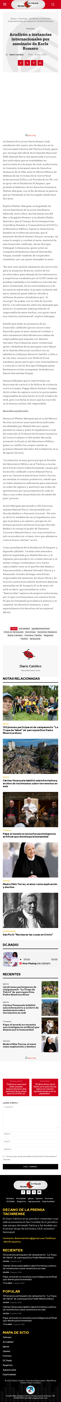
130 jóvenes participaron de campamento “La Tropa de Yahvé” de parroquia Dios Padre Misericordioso (30, 730)
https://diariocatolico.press (30, 670)
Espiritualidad (9, 931)
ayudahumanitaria (41, 628)
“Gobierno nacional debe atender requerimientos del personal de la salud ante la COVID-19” (16, 1089)
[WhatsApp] (40, 63)
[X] (27, 63)
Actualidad (24, 628)
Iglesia (6, 724)
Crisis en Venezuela (13, 632)
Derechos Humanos (47, 632)
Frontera (22, 18)
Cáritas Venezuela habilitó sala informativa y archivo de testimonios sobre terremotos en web (30, 783)
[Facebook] (21, 63)
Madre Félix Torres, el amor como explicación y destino (30, 886)
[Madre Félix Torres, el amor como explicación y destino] (30, 860)
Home (14, 18)
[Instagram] (28, 1192)
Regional (48, 635)
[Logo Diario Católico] (30, 4)
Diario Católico (17, 54)
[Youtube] (39, 1192)
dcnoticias (30, 632)
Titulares (7, 830)
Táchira (24, 639)
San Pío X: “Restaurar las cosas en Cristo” (28, 934)
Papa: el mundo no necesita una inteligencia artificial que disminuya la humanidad (29, 835)
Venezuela (35, 639)
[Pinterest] (34, 63)
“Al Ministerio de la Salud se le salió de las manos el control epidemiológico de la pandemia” (44, 1089)
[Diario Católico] (30, 655)
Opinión (6, 881)
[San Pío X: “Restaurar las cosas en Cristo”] (30, 910)
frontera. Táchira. (33, 635)
